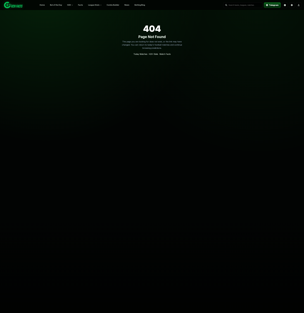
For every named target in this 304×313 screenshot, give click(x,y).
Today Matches (140, 54)
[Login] (298, 5)
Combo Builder (113, 5)
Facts (80, 5)
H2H (69, 5)
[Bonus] (285, 5)
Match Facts (165, 54)
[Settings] (291, 5)
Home (42, 5)
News (126, 5)
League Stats (94, 5)
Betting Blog (140, 5)
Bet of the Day (56, 5)
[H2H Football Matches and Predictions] (19, 5)
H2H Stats (153, 54)
